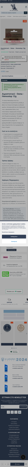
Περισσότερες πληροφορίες (8, 232)
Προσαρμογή (14, 241)
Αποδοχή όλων (14, 236)
